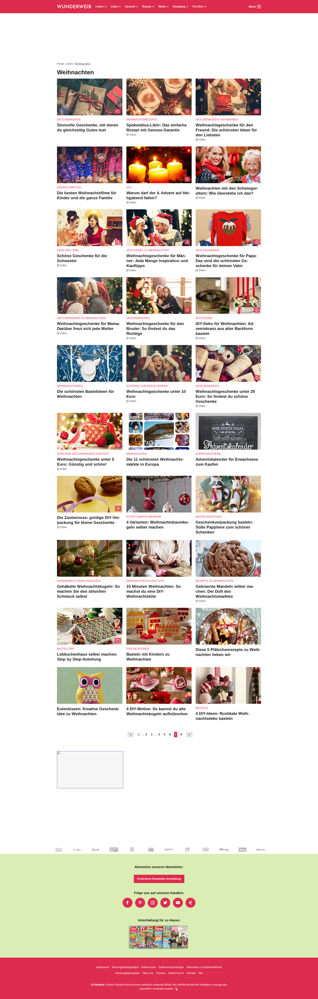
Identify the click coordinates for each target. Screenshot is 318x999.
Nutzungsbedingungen (125, 967)
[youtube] (178, 903)
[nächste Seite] (189, 734)
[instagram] (153, 903)
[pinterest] (140, 903)
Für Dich (197, 6)
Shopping (179, 6)
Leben (100, 6)
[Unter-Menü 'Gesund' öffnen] (137, 7)
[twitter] (165, 903)
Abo (200, 973)
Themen (161, 973)
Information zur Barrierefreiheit (204, 967)
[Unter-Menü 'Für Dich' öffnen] (205, 7)
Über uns (147, 973)
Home (60, 63)
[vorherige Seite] (130, 734)
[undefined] (126, 852)
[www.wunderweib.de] (74, 7)
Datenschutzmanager (171, 967)
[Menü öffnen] (259, 7)
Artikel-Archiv (176, 973)
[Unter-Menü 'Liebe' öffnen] (119, 7)
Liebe (114, 6)
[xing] (190, 903)
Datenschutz (148, 967)
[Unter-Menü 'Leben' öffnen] (105, 7)
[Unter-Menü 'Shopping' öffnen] (187, 7)
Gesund (130, 6)
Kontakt (191, 973)
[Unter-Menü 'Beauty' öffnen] (153, 7)
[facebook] (127, 903)
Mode (162, 6)
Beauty (146, 6)
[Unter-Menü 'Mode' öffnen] (167, 7)
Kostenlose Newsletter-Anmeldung (159, 878)
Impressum (102, 967)
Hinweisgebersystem (127, 973)
